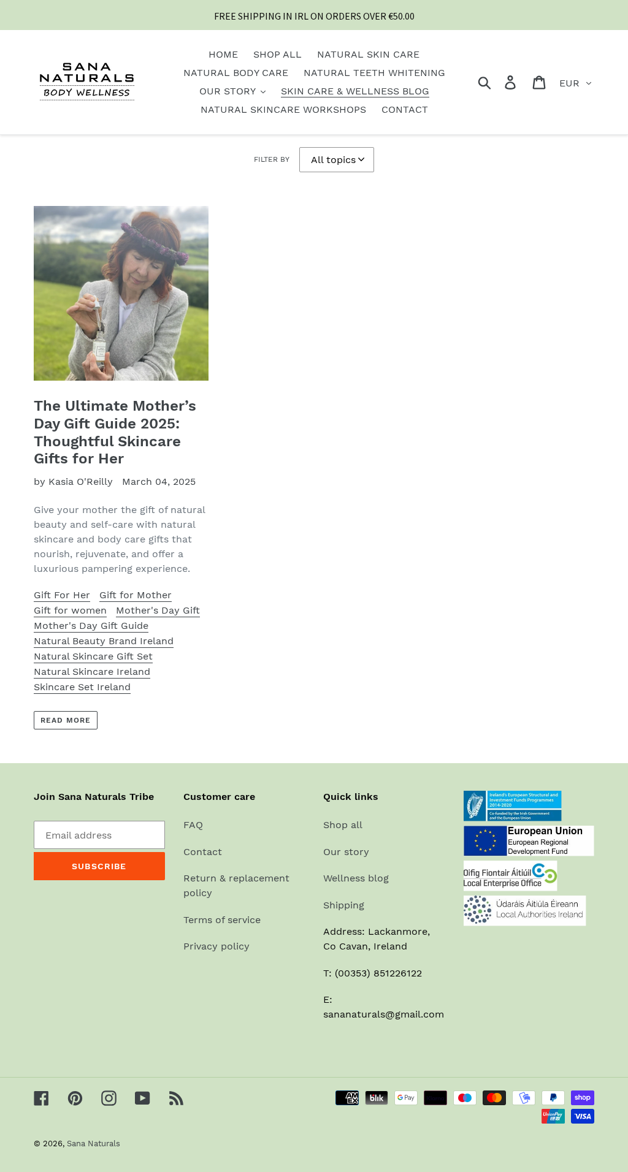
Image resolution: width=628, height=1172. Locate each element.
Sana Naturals (93, 1143)
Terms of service (222, 920)
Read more (65, 720)
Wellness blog (356, 878)
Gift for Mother (135, 595)
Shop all (342, 825)
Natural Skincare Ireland (92, 671)
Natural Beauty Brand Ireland (104, 641)
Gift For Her (62, 595)
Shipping (343, 905)
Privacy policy (216, 946)
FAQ (193, 825)
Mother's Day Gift (158, 610)
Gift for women (70, 610)
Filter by (271, 159)
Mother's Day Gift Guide (91, 625)
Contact (202, 852)
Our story (346, 852)
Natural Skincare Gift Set (93, 656)
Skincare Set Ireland (82, 687)
